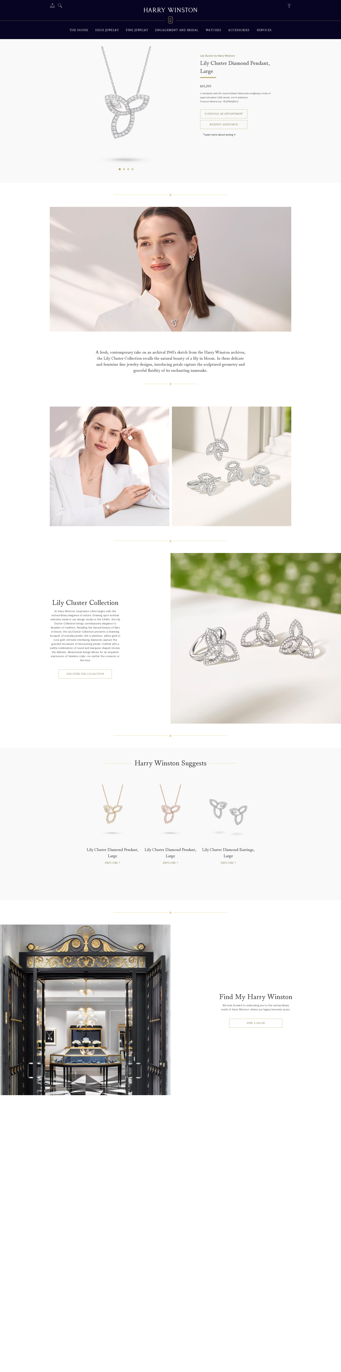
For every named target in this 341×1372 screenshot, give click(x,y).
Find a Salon (256, 1023)
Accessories (239, 30)
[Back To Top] (334, 1365)
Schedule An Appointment (224, 113)
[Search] (60, 6)
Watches (213, 30)
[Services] (52, 6)
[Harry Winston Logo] (170, 20)
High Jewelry (107, 30)
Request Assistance (224, 124)
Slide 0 (120, 169)
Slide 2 (128, 169)
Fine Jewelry (137, 30)
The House (78, 30)
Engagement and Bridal (177, 30)
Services (264, 30)
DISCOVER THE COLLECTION (85, 673)
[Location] (289, 5)
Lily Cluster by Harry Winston (217, 56)
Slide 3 (132, 169)
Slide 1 (124, 169)
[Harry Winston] (170, 10)
